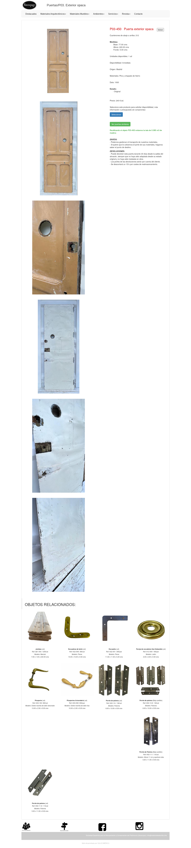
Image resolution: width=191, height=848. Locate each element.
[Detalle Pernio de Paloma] (151, 731)
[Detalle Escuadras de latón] (77, 628)
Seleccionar (116, 114)
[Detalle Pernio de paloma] (114, 679)
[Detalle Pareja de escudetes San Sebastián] (151, 628)
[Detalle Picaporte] (40, 679)
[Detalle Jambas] (40, 628)
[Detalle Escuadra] (114, 628)
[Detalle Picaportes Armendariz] (77, 679)
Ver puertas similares (120, 124)
